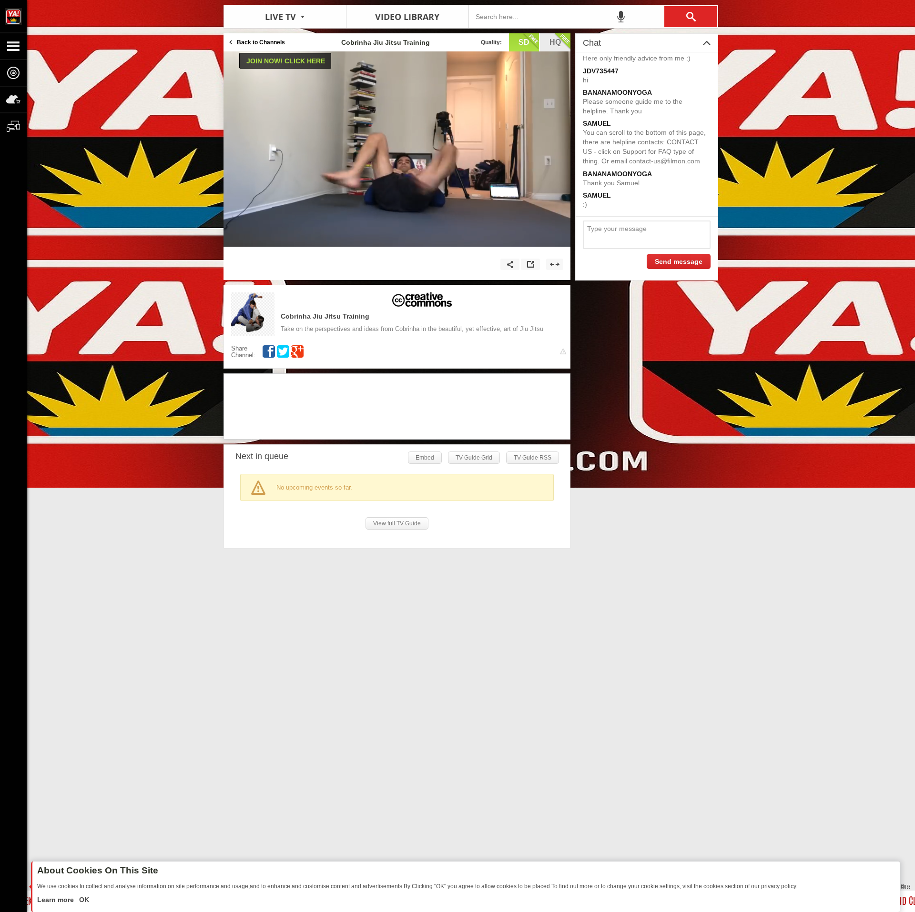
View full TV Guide (397, 523)
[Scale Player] (554, 264)
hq (555, 42)
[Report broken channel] (563, 351)
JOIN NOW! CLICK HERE (285, 61)
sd (523, 42)
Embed (425, 457)
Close (905, 886)
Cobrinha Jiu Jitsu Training (325, 316)
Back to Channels (261, 42)
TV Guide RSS (532, 457)
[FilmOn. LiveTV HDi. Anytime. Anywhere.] (13, 16)
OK (83, 899)
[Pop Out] (530, 264)
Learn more (56, 899)
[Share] (509, 264)
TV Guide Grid (474, 457)
